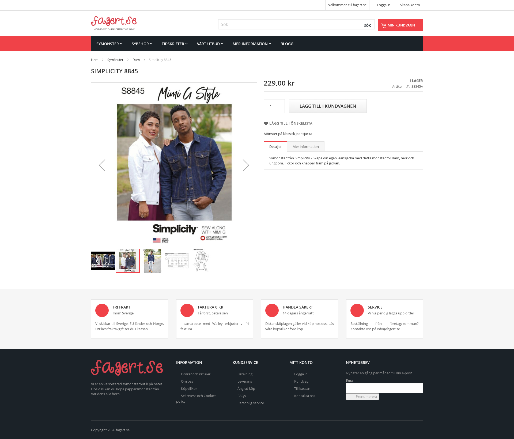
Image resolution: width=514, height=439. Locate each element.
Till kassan (302, 388)
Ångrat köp (246, 388)
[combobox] (296, 24)
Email (351, 380)
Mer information (306, 146)
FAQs (241, 395)
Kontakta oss (304, 395)
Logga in (383, 4)
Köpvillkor (189, 388)
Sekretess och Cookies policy (196, 398)
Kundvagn (302, 381)
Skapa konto (410, 4)
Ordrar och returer (195, 374)
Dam (136, 59)
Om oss (187, 381)
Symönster (115, 59)
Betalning (244, 374)
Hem (94, 59)
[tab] (275, 146)
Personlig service (250, 403)
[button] (102, 165)
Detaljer (275, 146)
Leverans (244, 381)
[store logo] (114, 23)
